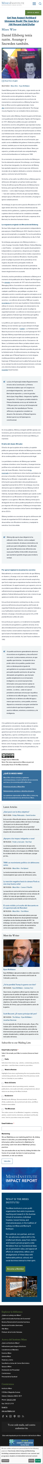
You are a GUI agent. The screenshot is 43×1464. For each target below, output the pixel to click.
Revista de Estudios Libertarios (12, 1325)
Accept (38, 1460)
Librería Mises (6, 1356)
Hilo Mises (5, 1329)
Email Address (8, 1123)
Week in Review (10, 1070)
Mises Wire (9, 30)
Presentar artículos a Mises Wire (14, 787)
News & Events (10, 1083)
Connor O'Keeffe (26, 887)
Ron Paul (29, 842)
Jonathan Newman (9, 1020)
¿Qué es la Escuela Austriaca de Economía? (16, 1319)
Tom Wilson (25, 911)
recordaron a (6, 303)
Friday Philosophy (18, 815)
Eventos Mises (6, 1353)
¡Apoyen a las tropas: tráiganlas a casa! (19, 839)
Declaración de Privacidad (10, 1370)
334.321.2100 (11, 1400)
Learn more (13, 1145)
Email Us (4, 1407)
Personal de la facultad (9, 1377)
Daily (7, 1059)
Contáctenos (6, 1373)
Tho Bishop (16, 1017)
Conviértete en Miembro (10, 1350)
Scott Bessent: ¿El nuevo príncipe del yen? (20, 1014)
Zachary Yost (28, 988)
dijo (3, 108)
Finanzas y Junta (7, 1360)
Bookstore (9, 1096)
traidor (22, 329)
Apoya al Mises (33, 13)
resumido (5, 370)
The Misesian (10, 1109)
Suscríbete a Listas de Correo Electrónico (15, 1363)
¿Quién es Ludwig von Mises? (11, 1315)
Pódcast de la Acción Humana (12, 1332)
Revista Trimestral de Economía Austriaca (16, 1322)
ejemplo (7, 282)
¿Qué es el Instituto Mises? (11, 1343)
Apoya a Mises (6, 1367)
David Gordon (30, 815)
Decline (31, 1460)
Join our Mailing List (8, 1411)
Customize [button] (5, 1460)
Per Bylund (24, 868)
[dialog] (21, 1455)
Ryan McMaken (24, 86)
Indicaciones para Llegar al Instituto (14, 1346)
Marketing (6, 1134)
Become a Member (15, 1269)
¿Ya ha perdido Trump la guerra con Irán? (19, 985)
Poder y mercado (18, 842)
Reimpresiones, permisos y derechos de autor (18, 791)
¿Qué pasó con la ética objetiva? (16, 812)
